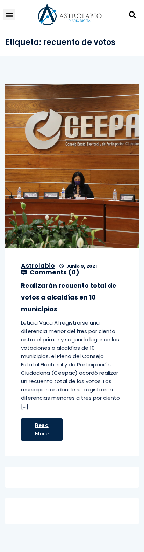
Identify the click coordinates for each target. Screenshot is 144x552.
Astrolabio (38, 265)
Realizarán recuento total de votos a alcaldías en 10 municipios (68, 297)
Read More (42, 429)
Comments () (53, 272)
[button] (9, 14)
